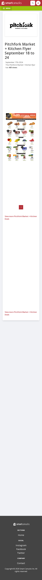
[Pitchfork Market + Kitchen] (21, 25)
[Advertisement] (21, 91)
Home (21, 535)
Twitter (21, 552)
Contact (21, 563)
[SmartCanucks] (16, 3)
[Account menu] (38, 3)
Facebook (21, 549)
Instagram (21, 545)
